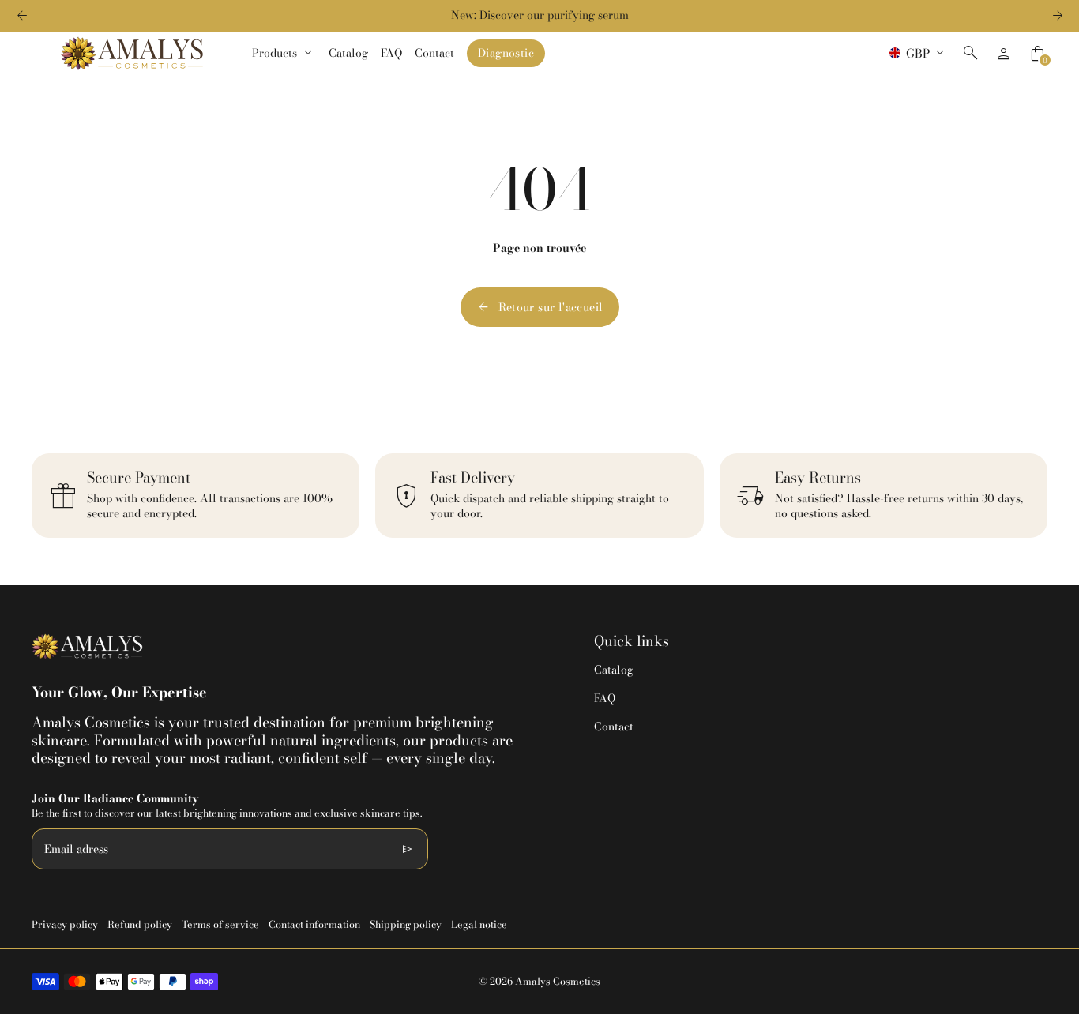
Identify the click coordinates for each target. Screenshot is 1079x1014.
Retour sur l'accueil (539, 307)
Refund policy (139, 924)
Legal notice (479, 924)
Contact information (314, 924)
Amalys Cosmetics (557, 981)
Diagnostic (506, 53)
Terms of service (220, 924)
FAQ (604, 698)
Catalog (613, 669)
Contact (613, 726)
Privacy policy (65, 924)
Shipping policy (406, 924)
